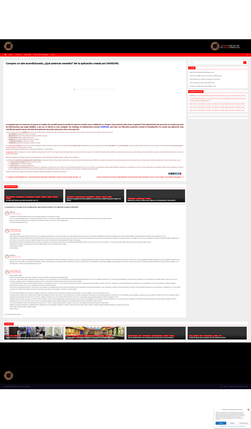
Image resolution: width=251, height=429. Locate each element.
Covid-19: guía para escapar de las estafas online (201, 82)
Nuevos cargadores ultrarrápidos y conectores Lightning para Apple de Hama (94, 199)
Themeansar (27, 386)
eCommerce (196, 335)
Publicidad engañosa (208, 335)
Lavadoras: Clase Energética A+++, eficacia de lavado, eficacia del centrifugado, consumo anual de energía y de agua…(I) (44, 177)
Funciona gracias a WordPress (9, 386)
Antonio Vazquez (14, 229)
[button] (248, 409)
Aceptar (221, 423)
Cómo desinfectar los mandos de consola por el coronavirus (204, 79)
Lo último (18, 54)
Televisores (8, 198)
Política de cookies (223, 426)
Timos (220, 335)
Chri (190, 98)
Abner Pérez (192, 104)
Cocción (68, 335)
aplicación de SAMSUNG (15, 145)
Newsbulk (21, 386)
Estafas (201, 335)
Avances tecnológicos (132, 335)
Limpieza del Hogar (146, 335)
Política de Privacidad (232, 426)
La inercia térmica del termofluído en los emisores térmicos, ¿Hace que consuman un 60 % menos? (221, 95)
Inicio (10, 54)
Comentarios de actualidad (77, 335)
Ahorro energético (131, 198)
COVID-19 (7, 335)
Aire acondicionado (141, 198)
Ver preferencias (244, 423)
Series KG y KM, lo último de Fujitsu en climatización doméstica (151, 200)
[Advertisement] (39, 19)
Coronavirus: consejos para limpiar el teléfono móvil (202, 86)
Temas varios (16, 335)
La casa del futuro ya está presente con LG (22, 200)
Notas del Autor (92, 335)
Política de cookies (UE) (41, 54)
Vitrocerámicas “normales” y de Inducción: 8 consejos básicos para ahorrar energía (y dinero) (221, 104)
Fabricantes (148, 198)
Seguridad (102, 335)
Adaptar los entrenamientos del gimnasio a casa (201, 72)
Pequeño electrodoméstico (157, 335)
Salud (53, 54)
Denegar (232, 423)
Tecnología (27, 54)
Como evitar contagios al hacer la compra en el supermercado (205, 75)
